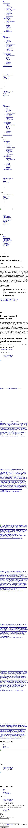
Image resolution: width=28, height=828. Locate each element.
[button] (14, 34)
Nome (1, 813)
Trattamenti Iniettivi (7, 31)
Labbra (7, 17)
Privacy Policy (10, 824)
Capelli (7, 14)
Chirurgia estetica (7, 220)
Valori (4, 77)
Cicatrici (8, 5)
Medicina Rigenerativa (8, 74)
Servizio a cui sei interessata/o (6, 817)
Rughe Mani (8, 27)
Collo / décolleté (9, 16)
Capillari (8, 25)
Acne (7, 4)
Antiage (7, 30)
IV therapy (5, 221)
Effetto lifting (9, 7)
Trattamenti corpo (7, 18)
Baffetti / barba (9, 10)
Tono (7, 23)
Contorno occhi (9, 13)
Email (1, 814)
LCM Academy (6, 76)
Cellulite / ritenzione (10, 21)
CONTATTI (6, 78)
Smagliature (8, 19)
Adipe (7, 22)
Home (4, 1)
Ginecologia (8, 28)
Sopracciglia (8, 12)
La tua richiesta (3, 823)
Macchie (8, 8)
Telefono (2, 816)
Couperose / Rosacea (10, 9)
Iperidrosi (8, 26)
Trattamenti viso (6, 3)
